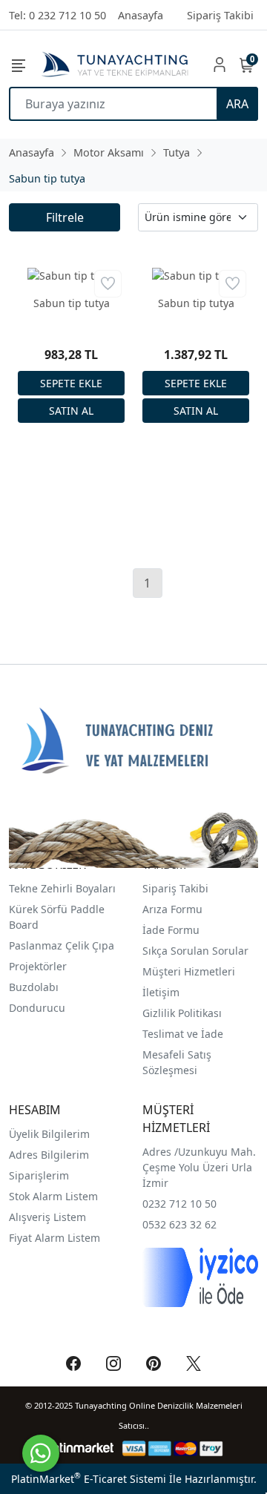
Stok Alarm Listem (53, 1196)
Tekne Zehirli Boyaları (62, 888)
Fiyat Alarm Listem (54, 1238)
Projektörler (38, 966)
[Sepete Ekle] (71, 383)
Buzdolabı (34, 987)
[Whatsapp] (40, 1453)
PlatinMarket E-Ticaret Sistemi (88, 1479)
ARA (237, 104)
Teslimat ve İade (182, 1034)
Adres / (160, 1152)
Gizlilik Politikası (183, 1013)
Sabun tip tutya (71, 303)
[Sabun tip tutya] (71, 275)
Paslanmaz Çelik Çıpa (61, 945)
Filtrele (65, 217)
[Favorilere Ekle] (108, 284)
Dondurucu (37, 1008)
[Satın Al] (71, 410)
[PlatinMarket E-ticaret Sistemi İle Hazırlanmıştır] (78, 1448)
